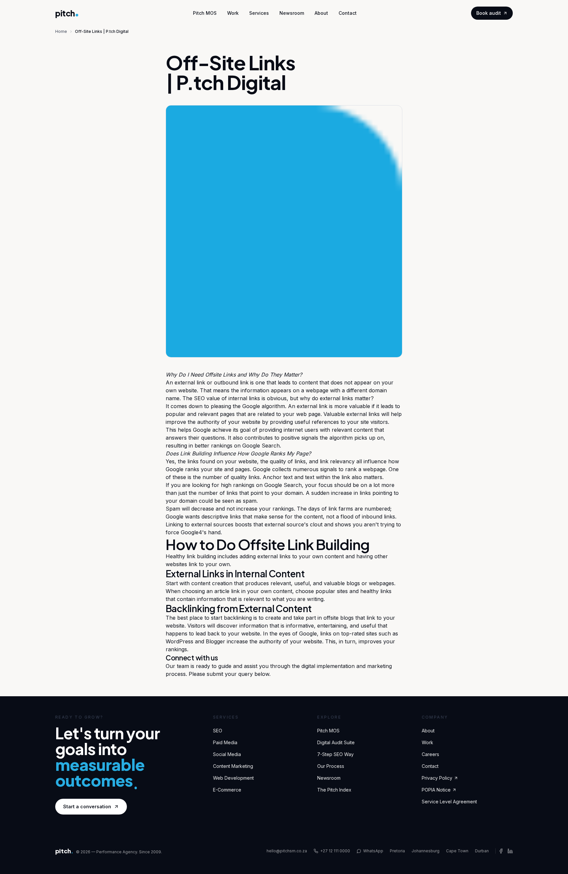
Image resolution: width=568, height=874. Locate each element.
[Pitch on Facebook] (501, 851)
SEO (199, 398)
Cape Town (457, 850)
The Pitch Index (334, 790)
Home (61, 31)
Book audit (488, 13)
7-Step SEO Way (335, 754)
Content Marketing (233, 766)
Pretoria (397, 850)
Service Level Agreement (449, 801)
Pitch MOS (205, 13)
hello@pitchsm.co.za (287, 850)
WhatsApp (373, 850)
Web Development (233, 778)
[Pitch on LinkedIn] (510, 851)
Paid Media (225, 742)
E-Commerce (227, 790)
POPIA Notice (436, 790)
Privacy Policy (437, 778)
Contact (348, 13)
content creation (211, 583)
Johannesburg (425, 850)
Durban (482, 850)
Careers (430, 754)
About (321, 13)
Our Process (330, 766)
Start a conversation (87, 806)
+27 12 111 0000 (335, 850)
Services (259, 13)
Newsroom (291, 13)
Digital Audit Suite (336, 742)
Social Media (227, 754)
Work (233, 13)
